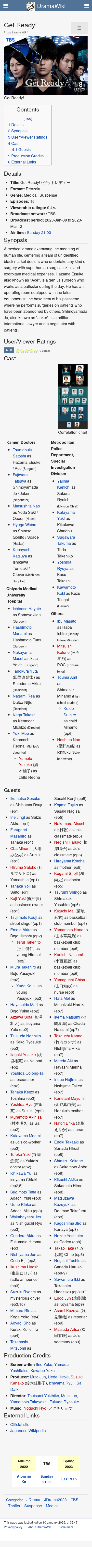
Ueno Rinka (20, 1204)
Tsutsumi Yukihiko (43, 1395)
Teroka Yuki (20, 1154)
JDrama (33, 1499)
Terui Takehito (28, 942)
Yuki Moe (21, 733)
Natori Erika (64, 1123)
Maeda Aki (63, 1060)
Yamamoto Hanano (71, 929)
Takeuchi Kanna (68, 1036)
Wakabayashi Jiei (25, 1217)
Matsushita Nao (26, 506)
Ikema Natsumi (67, 1017)
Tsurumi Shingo (68, 892)
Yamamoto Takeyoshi (29, 1402)
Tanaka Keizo (22, 1092)
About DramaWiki (40, 1527)
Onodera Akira (23, 1235)
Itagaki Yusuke (23, 1054)
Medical (53, 1505)
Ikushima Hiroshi (24, 1267)
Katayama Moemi (25, 1135)
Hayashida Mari (24, 1004)
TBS (75, 1499)
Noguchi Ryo (35, 1408)
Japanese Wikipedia (28, 1430)
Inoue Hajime (66, 1079)
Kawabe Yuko (42, 1370)
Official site (19, 1424)
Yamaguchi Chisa (69, 979)
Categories (15, 1499)
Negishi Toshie (67, 1260)
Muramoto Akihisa (26, 1117)
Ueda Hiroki (58, 1377)
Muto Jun (38, 1377)
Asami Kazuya (66, 1310)
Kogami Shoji (66, 873)
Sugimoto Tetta (23, 1192)
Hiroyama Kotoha (69, 861)
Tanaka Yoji (20, 886)
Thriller (14, 1505)
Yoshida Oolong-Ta (26, 1073)
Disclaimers (65, 1527)
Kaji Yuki (18, 898)
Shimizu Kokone (68, 1160)
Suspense (33, 1505)
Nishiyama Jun (23, 1254)
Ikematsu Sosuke (25, 798)
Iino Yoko (44, 1364)
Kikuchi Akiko (66, 1179)
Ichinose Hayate (27, 608)
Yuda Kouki (26, 986)
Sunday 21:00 (39, 232)
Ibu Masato (66, 621)
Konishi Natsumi (68, 954)
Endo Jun (62, 1298)
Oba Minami (20, 848)
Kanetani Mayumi (69, 1098)
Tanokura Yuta (25, 671)
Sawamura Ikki (67, 1279)
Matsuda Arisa (66, 1329)
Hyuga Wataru (25, 524)
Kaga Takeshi (25, 715)
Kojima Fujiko (66, 805)
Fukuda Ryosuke (64, 1402)
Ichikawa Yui (21, 1173)
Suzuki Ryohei (23, 1291)
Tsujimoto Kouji (23, 917)
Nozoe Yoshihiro (68, 1235)
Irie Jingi (17, 817)
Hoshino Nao (68, 739)
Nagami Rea (24, 696)
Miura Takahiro (23, 967)
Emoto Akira (21, 929)
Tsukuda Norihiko (25, 1036)
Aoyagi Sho (20, 1323)
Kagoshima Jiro (67, 1223)
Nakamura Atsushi (70, 823)
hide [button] (28, 118)
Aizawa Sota (21, 1017)
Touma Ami (67, 677)
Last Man (69, 1478)
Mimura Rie (20, 1310)
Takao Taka (64, 1248)
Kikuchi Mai (64, 911)
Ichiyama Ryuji (62, 1383)
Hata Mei (62, 998)
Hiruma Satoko (23, 867)
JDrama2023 (55, 1499)
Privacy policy (13, 1527)
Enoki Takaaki (66, 1142)
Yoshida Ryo (21, 1104)
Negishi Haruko (67, 842)
